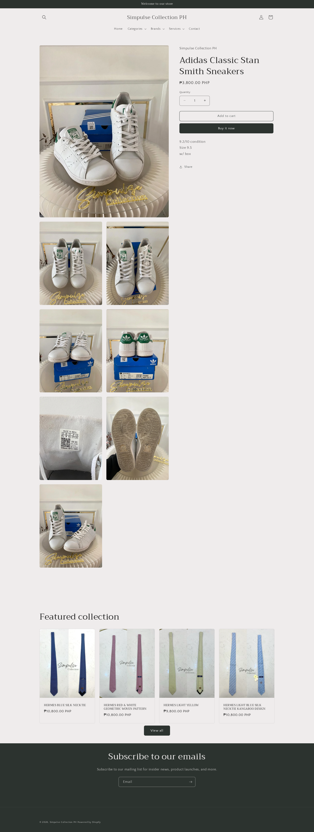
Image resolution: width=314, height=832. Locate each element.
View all (157, 730)
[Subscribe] (190, 782)
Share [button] (188, 167)
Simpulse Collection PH (63, 822)
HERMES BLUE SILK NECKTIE (65, 705)
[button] (44, 17)
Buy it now (226, 128)
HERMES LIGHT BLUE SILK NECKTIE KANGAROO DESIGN (244, 707)
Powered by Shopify (89, 822)
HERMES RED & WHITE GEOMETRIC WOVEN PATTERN (125, 707)
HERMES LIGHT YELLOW (181, 705)
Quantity (184, 91)
